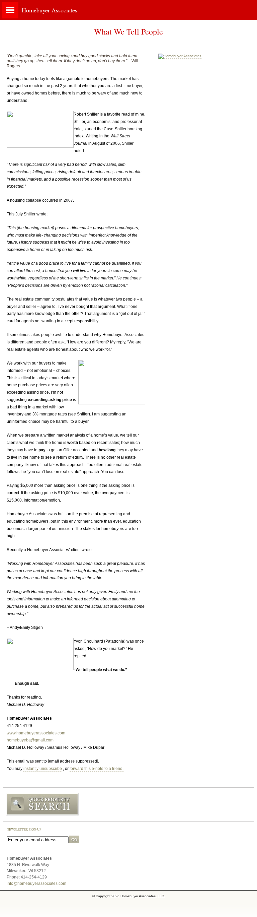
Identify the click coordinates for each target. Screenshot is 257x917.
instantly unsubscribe (42, 768)
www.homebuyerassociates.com (36, 733)
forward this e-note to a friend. (96, 768)
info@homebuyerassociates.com (36, 883)
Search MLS (128, 804)
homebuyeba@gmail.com (30, 740)
